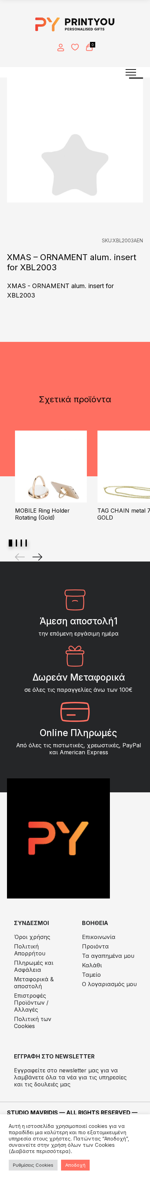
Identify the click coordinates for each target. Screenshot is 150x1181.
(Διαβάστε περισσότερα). (40, 1151)
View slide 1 (10, 543)
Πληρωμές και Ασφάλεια (33, 966)
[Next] (37, 556)
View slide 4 (26, 543)
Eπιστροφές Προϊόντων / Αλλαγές (31, 1002)
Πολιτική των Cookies (32, 1022)
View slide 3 (21, 543)
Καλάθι (92, 965)
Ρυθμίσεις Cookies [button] (33, 1165)
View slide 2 (16, 543)
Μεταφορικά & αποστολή (34, 983)
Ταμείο (91, 974)
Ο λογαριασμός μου (109, 984)
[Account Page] (60, 47)
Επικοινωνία (98, 936)
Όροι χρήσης (32, 936)
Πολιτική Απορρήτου (29, 950)
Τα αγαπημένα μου (108, 955)
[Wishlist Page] (75, 47)
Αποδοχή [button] (75, 1165)
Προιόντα (95, 946)
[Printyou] (75, 24)
